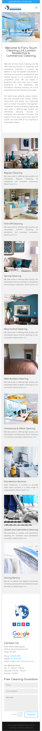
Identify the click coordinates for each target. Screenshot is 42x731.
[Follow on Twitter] (19, 624)
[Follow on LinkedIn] (28, 624)
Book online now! (21, 34)
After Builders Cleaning (16, 379)
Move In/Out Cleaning (15, 329)
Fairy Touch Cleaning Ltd (21, 22)
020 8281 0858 (15, 2)
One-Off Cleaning (13, 224)
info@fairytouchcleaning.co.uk (21, 661)
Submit (31, 714)
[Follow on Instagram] (23, 624)
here (15, 184)
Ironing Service (12, 578)
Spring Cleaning (12, 276)
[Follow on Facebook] (14, 624)
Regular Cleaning (13, 173)
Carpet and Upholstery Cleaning (21, 530)
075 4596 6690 (27, 2)
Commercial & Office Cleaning (19, 428)
